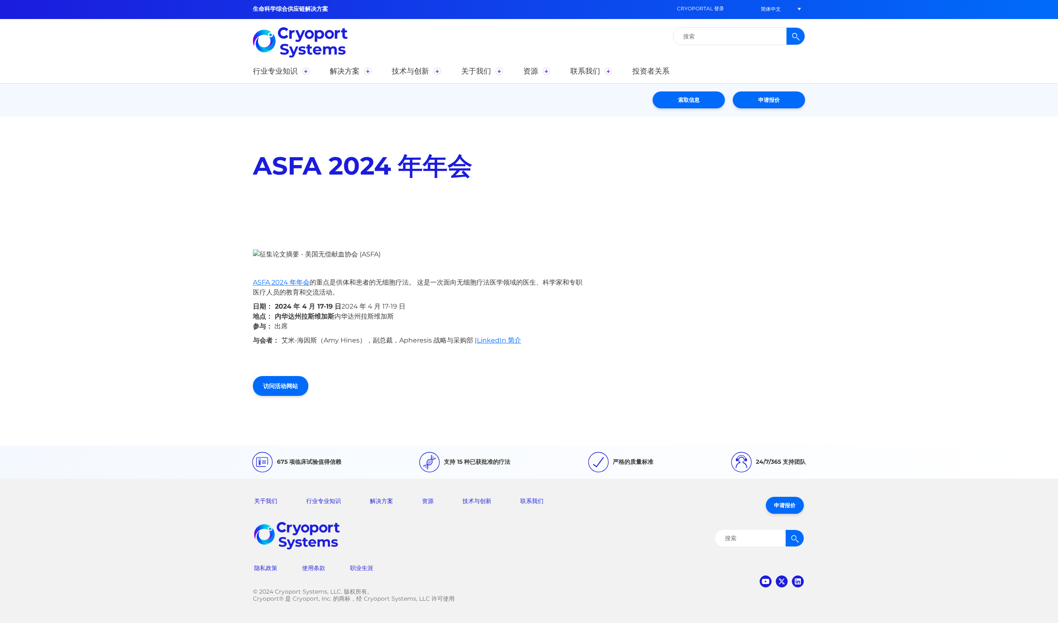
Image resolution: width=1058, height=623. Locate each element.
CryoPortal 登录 (700, 8)
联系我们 (531, 501)
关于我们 (265, 501)
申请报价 (769, 99)
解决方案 (381, 501)
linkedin (798, 581)
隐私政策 (265, 568)
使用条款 (313, 568)
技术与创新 (476, 501)
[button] (770, 9)
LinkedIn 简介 (499, 340)
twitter (782, 581)
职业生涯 (361, 568)
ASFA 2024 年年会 (281, 282)
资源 (428, 501)
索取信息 (689, 99)
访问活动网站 (280, 386)
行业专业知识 (323, 501)
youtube (766, 581)
